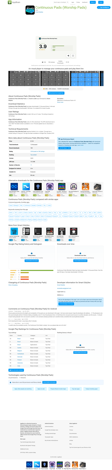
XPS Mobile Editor (49, 236)
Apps (73, 2)
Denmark (19, 357)
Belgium (19, 350)
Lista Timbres (24, 236)
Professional (49, 216)
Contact (71, 426)
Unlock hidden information (31, 260)
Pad (16, 212)
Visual (10, 205)
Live (70, 212)
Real (90, 212)
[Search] (67, 2)
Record (40, 219)
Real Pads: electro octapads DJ (97, 191)
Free (85, 212)
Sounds (45, 212)
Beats (50, 212)
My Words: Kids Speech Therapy (27, 445)
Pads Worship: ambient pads (14, 191)
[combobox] (60, 2)
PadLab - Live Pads (26, 191)
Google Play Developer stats (51, 430)
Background (23, 219)
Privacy (71, 430)
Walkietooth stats (24, 449)
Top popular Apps (49, 437)
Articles (71, 440)
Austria (19, 347)
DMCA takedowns (73, 437)
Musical (55, 216)
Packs (27, 216)
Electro (99, 212)
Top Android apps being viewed (27, 442)
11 (31, 165)
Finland (19, 360)
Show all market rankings (17, 370)
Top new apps (76, 389)
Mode (42, 216)
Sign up (93, 2)
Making (35, 219)
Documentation (73, 433)
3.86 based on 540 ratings (37, 151)
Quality (91, 216)
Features (11, 216)
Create (25, 212)
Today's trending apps (91, 389)
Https (32, 216)
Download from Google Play (56, 93)
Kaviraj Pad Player (85, 191)
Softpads (65, 216)
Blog (70, 444)
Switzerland (20, 354)
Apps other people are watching (23, 389)
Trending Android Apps (50, 433)
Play (45, 205)
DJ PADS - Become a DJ (62, 191)
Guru (86, 216)
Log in (100, 2)
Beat (95, 212)
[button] (80, 292)
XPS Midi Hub (60, 236)
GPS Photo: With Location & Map (28, 452)
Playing (30, 219)
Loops (22, 216)
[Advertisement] (54, 25)
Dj (80, 212)
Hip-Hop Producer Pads (74, 191)
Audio (49, 205)
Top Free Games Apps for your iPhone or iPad (80, 447)
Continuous (27, 205)
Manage (16, 205)
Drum (20, 212)
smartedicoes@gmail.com (64, 288)
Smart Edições (23, 225)
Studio (45, 219)
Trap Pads (47, 191)
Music (10, 212)
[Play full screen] (73, 56)
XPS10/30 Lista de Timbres (38, 236)
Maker (81, 216)
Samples (34, 205)
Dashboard (84, 2)
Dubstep (11, 219)
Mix (96, 216)
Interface (17, 216)
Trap (101, 216)
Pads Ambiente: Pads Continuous (38, 191)
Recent (71, 216)
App (35, 212)
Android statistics (49, 426)
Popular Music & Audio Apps (58, 389)
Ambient (65, 212)
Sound (30, 212)
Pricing (78, 2)
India (18, 366)
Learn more (80, 145)
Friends (76, 216)
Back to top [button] (108, 456)
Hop (55, 212)
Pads (21, 205)
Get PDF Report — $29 (65, 148)
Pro (60, 216)
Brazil (18, 338)
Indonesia (20, 363)
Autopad (17, 219)
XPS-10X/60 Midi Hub (74, 236)
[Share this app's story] (68, 56)
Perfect (37, 216)
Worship (39, 205)
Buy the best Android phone (51, 440)
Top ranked (33, 155)
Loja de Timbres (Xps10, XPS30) (14, 236)
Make (40, 212)
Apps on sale (41, 389)
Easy (75, 212)
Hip (60, 212)
